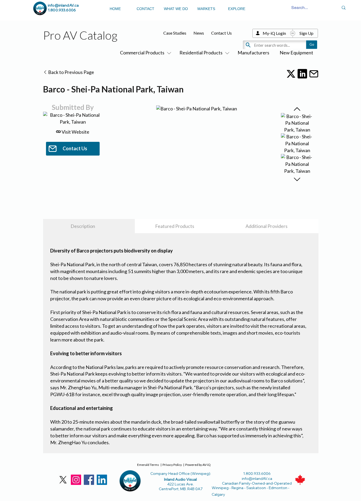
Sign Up (306, 33)
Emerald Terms (148, 465)
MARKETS (206, 9)
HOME (115, 9)
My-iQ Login (274, 33)
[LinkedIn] (102, 480)
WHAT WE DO (176, 9)
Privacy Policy (172, 465)
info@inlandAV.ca (63, 5)
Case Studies (174, 32)
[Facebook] (89, 480)
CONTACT (145, 9)
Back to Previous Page (70, 72)
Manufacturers (253, 52)
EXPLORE (236, 9)
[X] (63, 480)
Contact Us (221, 32)
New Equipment (296, 52)
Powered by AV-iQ (198, 465)
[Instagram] (76, 480)
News (198, 32)
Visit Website (75, 132)
